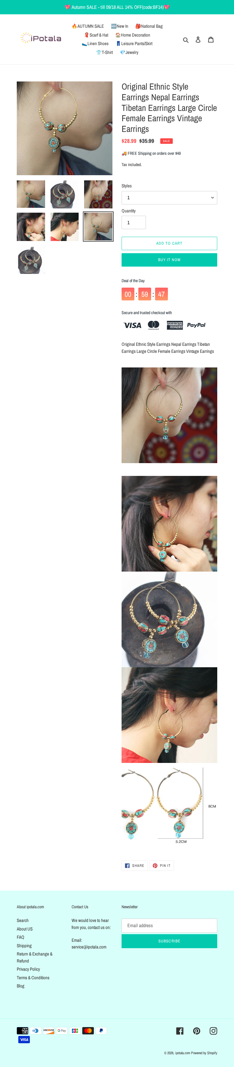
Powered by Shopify (204, 1053)
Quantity (129, 210)
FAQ (20, 937)
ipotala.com (182, 1053)
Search (23, 920)
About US (25, 929)
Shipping (24, 945)
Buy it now (169, 259)
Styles (127, 186)
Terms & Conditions (33, 977)
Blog (20, 986)
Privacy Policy (28, 969)
